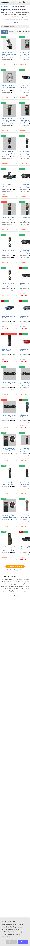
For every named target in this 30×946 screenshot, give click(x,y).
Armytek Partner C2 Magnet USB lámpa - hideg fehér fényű (8, 285)
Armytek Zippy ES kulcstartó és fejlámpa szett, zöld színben (9, 54)
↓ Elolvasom (15, 22)
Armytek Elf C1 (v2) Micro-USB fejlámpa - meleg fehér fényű (9, 120)
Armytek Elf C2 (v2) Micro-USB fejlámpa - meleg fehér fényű (9, 219)
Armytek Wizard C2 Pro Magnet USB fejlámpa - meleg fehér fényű (9, 482)
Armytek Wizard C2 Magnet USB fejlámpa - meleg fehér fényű (9, 153)
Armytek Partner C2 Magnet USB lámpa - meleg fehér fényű (8, 252)
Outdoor (6, 6)
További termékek (15, 566)
